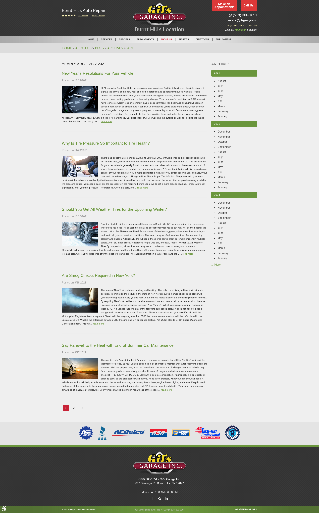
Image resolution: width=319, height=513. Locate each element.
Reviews (184, 39)
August (222, 81)
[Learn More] (232, 432)
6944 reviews (83, 15)
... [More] (216, 264)
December (224, 131)
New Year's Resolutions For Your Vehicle (97, 73)
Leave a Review (98, 15)
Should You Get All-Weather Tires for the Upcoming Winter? (114, 209)
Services (106, 39)
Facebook (153, 499)
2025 (217, 124)
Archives (115, 48)
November (224, 136)
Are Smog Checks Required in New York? (98, 275)
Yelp (159, 499)
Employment (223, 39)
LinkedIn (166, 499)
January (222, 116)
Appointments (145, 39)
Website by (245, 509)
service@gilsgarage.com (242, 20)
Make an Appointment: (224, 5)
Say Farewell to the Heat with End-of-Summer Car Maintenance (117, 345)
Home (91, 39)
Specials (124, 39)
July (220, 86)
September (224, 146)
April (220, 101)
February (223, 111)
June (220, 91)
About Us (166, 39)
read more (106, 121)
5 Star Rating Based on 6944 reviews (78, 510)
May (220, 96)
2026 (217, 73)
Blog (99, 48)
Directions (202, 39)
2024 (217, 194)
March (221, 106)
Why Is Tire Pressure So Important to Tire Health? (106, 143)
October (222, 141)
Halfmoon (240, 29)
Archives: (221, 64)
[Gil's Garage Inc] (159, 13)
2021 (129, 48)
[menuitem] (91, 39)
